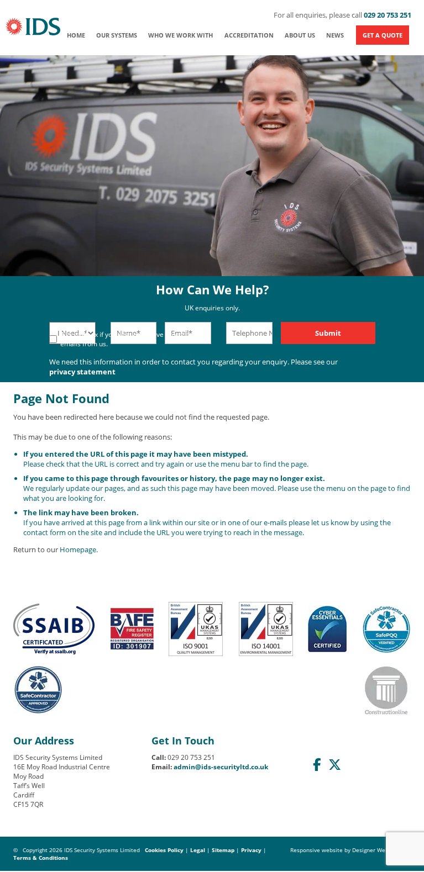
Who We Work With (180, 35)
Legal (197, 850)
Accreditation (249, 35)
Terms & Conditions (40, 858)
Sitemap (223, 850)
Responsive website (316, 850)
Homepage (78, 549)
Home (76, 35)
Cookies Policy (164, 850)
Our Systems (116, 35)
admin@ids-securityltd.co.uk (221, 766)
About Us (300, 35)
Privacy (251, 850)
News (335, 35)
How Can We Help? (212, 297)
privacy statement (82, 372)
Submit (328, 333)
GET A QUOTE (382, 35)
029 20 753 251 (387, 15)
